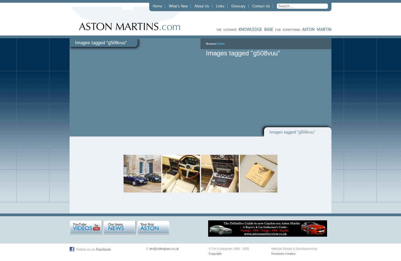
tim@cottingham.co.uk (164, 248)
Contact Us (261, 6)
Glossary (238, 6)
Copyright (215, 253)
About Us (201, 6)
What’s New (178, 6)
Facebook (103, 249)
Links (220, 6)
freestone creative (283, 253)
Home (157, 6)
